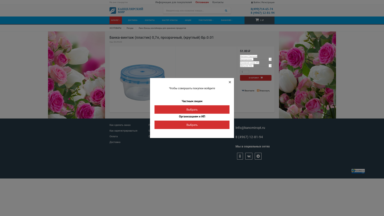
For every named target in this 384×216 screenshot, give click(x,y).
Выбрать (192, 109)
